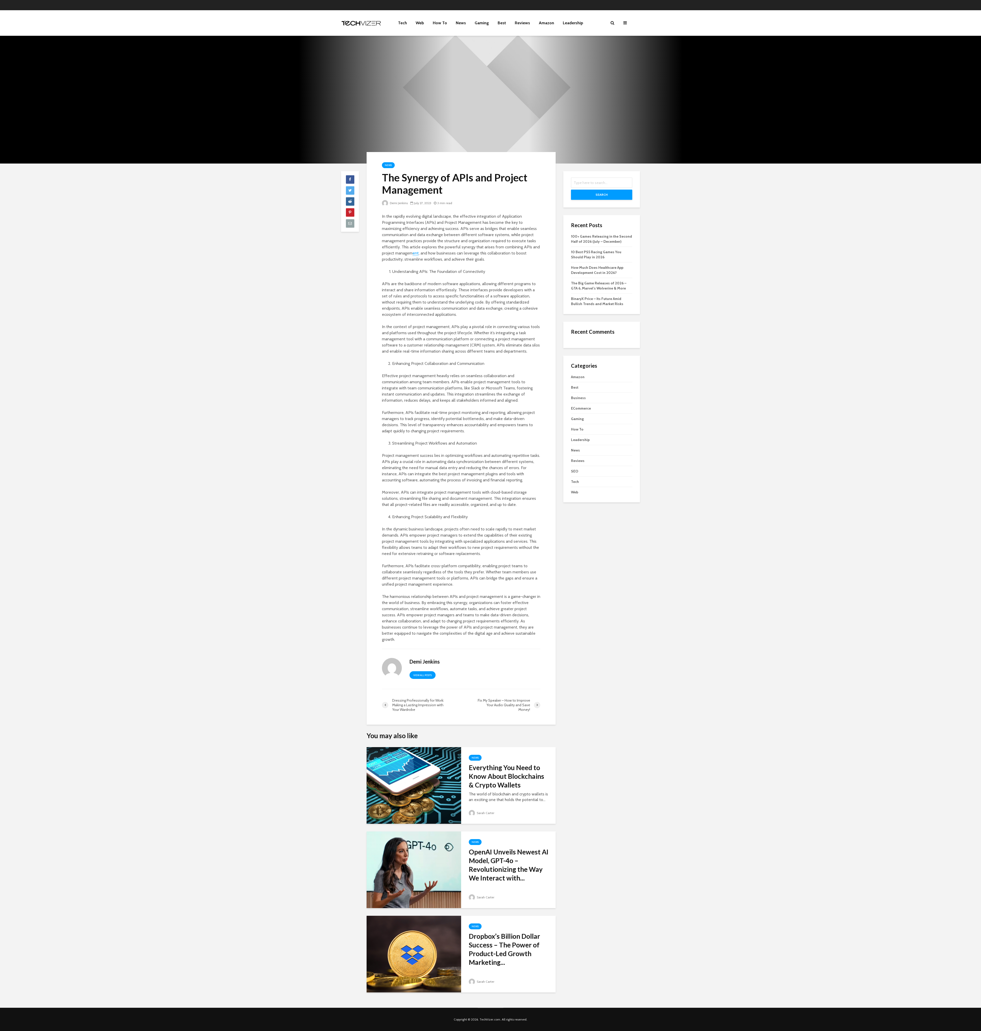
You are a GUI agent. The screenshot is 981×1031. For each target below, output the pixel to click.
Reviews (522, 22)
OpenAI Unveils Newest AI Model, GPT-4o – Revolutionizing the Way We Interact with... (508, 865)
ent (416, 253)
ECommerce (581, 408)
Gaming (482, 22)
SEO (574, 471)
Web (420, 22)
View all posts (422, 675)
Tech (402, 22)
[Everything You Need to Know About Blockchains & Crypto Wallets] (414, 785)
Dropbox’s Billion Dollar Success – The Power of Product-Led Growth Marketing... (504, 949)
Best (502, 22)
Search (601, 194)
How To (440, 22)
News (461, 22)
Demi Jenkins (398, 203)
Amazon (546, 22)
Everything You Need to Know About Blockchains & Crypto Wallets (506, 776)
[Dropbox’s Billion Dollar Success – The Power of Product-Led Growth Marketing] (414, 953)
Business (578, 398)
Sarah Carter (485, 813)
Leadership (573, 22)
